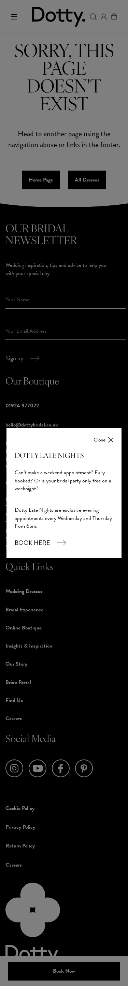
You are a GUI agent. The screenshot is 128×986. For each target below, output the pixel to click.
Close (99, 440)
